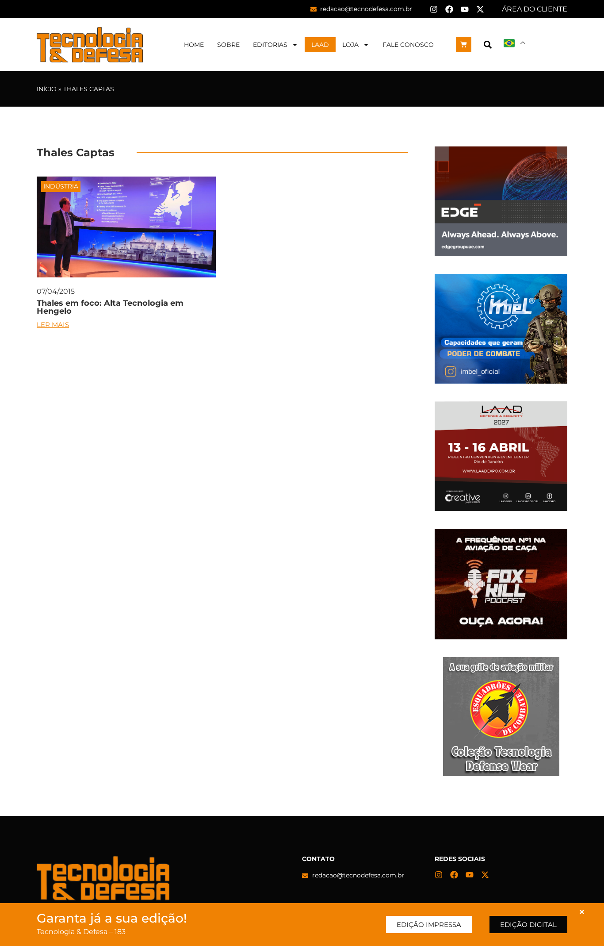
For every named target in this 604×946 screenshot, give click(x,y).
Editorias (270, 45)
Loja (350, 45)
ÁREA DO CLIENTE (534, 9)
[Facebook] (449, 9)
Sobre (228, 45)
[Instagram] (434, 9)
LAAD (320, 45)
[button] (487, 44)
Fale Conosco (408, 45)
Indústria (60, 186)
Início (47, 88)
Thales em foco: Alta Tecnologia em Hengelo (110, 307)
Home (194, 45)
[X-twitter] (480, 9)
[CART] (463, 44)
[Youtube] (465, 9)
